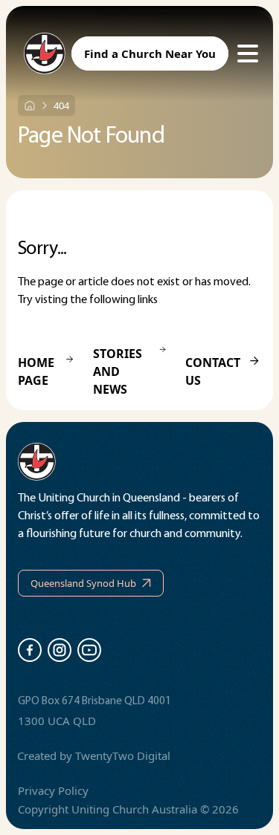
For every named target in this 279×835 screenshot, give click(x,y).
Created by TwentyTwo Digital (93, 755)
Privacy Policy (53, 790)
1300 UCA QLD (57, 720)
